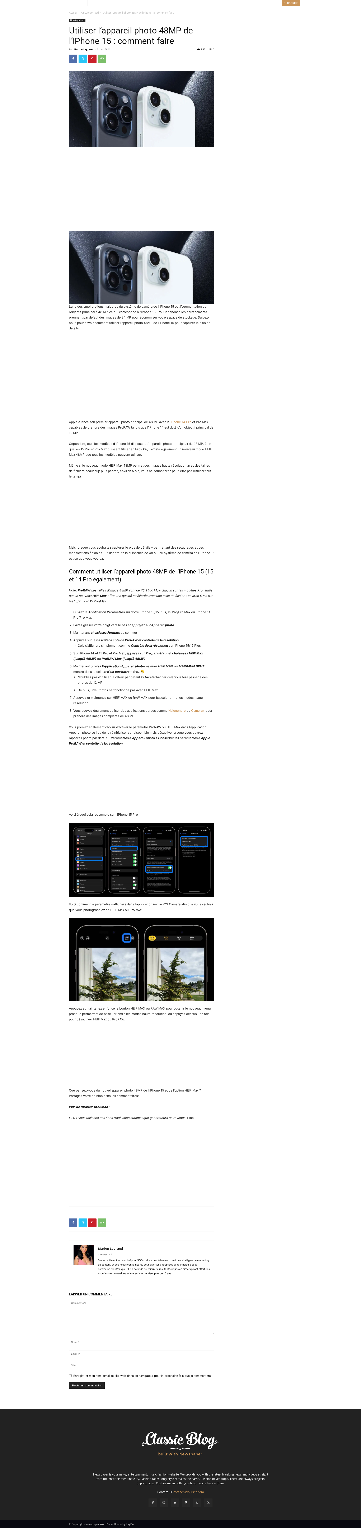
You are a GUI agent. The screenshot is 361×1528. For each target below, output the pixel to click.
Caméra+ (198, 711)
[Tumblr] (197, 1503)
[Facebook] (73, 59)
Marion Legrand (84, 49)
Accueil (73, 12)
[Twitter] (83, 59)
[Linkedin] (175, 1503)
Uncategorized (90, 12)
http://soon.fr (105, 1254)
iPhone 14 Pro (180, 422)
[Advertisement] (142, 158)
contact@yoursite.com (188, 1492)
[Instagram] (164, 1503)
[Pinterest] (92, 59)
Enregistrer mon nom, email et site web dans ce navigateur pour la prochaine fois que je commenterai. (142, 1375)
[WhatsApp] (102, 59)
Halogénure (177, 711)
